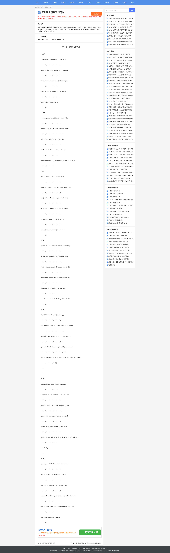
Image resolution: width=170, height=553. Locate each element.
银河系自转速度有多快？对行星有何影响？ (121, 116)
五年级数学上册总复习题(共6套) (117, 223)
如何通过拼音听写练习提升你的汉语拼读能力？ (122, 18)
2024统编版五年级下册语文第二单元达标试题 (121, 181)
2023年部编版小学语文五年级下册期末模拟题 (121, 172)
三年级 (63, 2)
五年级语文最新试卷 (112, 146)
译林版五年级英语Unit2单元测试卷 (118, 247)
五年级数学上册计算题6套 (116, 208)
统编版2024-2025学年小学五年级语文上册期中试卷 (123, 163)
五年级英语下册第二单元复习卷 (117, 235)
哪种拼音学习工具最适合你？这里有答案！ (121, 33)
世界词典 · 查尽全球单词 (101, 548)
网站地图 (88, 548)
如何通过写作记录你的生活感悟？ (118, 101)
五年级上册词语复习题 (48, 543)
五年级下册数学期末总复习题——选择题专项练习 (123, 205)
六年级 (89, 2)
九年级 (124, 2)
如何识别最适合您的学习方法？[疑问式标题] (121, 60)
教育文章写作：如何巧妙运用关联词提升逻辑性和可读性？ (125, 57)
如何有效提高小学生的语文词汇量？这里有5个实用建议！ (125, 27)
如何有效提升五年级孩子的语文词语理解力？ (121, 21)
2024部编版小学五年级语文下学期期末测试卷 (121, 166)
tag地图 (93, 548)
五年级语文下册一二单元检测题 (117, 169)
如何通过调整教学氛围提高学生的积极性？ (121, 72)
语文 (51, 7)
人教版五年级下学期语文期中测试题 (119, 178)
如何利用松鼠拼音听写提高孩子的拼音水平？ (121, 121)
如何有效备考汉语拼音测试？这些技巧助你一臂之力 (123, 24)
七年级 (107, 2)
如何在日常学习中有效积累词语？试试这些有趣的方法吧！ (125, 44)
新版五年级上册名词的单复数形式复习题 (120, 253)
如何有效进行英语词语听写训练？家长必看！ (121, 30)
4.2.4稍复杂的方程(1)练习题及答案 (118, 217)
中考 (132, 2)
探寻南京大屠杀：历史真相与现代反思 (119, 75)
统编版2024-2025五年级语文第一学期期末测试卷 (122, 175)
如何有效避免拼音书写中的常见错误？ (119, 54)
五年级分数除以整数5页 (115, 214)
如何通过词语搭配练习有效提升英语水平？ (121, 92)
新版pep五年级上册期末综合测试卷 (118, 259)
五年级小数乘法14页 (114, 202)
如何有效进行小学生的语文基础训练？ (119, 36)
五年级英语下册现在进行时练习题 (118, 244)
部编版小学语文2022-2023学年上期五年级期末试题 (123, 149)
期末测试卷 (111, 265)
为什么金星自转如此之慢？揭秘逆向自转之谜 (121, 104)
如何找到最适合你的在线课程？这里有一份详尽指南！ (124, 136)
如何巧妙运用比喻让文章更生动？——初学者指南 (123, 95)
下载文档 (96, 14)
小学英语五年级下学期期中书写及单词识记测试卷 (123, 238)
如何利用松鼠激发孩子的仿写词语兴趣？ (120, 127)
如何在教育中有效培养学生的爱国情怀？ (120, 80)
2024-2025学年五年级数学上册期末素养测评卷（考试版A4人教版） (128, 199)
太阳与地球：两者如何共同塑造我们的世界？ (121, 66)
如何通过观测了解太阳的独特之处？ (119, 63)
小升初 (98, 2)
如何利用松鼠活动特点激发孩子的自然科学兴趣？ (123, 133)
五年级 (81, 2)
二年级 (54, 2)
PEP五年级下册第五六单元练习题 (118, 241)
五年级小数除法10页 (114, 191)
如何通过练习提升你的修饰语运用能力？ (120, 124)
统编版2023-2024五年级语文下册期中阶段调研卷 (122, 154)
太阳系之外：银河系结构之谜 (117, 113)
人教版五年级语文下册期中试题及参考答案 (121, 160)
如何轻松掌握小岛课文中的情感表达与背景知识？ (123, 89)
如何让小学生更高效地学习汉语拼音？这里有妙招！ (123, 41)
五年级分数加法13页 (114, 196)
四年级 (72, 2)
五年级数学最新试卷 (112, 187)
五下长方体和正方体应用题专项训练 (119, 211)
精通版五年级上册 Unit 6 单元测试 (118, 256)
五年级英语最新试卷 (112, 229)
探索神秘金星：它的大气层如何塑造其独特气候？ (123, 107)
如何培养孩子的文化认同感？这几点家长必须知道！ (123, 86)
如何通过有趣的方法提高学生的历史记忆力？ (121, 77)
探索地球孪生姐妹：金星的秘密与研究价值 (121, 110)
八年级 (115, 2)
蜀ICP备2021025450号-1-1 (79, 548)
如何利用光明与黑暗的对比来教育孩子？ (120, 69)
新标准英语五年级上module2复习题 (118, 250)
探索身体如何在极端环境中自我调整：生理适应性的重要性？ (126, 139)
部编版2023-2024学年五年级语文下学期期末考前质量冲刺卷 (126, 152)
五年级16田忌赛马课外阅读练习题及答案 (120, 157)
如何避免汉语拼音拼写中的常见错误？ (119, 39)
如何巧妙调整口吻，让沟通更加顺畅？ (119, 98)
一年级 (46, 2)
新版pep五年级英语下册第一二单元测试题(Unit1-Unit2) (124, 262)
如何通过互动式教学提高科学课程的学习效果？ (122, 118)
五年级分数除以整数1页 (115, 220)
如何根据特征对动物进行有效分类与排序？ (121, 130)
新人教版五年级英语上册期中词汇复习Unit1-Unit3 (123, 232)
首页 (37, 2)
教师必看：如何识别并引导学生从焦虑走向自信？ (123, 83)
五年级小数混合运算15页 (115, 194)
